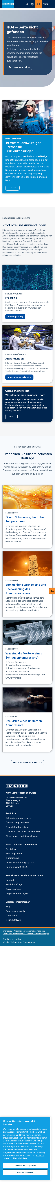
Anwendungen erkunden (19, 377)
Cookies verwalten (12, 939)
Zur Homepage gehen (19, 67)
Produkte (11, 297)
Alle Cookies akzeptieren (25, 1165)
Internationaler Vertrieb (32, 4)
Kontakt (12, 188)
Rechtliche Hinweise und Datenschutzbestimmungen (26, 934)
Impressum (7, 931)
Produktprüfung (15, 316)
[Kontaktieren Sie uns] (38, 4)
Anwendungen (14, 358)
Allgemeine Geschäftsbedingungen (29, 931)
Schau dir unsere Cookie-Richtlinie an (23, 1157)
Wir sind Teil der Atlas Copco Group (19, 942)
